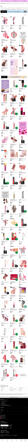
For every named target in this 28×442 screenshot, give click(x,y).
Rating (23, 9)
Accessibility (8, 435)
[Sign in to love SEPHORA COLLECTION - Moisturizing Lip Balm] (17, 233)
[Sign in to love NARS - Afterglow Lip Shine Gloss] (8, 136)
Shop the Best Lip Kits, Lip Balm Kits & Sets (21, 393)
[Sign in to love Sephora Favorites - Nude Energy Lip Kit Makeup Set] (26, 150)
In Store (5, 9)
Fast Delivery (9, 9)
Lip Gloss (6, 393)
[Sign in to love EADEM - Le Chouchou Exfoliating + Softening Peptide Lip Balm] (17, 31)
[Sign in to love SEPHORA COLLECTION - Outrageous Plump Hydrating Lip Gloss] (17, 260)
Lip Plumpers (8, 394)
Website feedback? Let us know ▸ (14, 397)
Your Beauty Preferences (13, 9)
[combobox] (15, 3)
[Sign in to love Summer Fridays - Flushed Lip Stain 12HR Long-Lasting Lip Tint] (17, 328)
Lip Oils (18, 394)
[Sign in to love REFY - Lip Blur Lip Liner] (26, 233)
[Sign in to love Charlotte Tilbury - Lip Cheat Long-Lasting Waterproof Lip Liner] (8, 260)
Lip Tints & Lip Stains (4, 394)
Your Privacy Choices (14, 435)
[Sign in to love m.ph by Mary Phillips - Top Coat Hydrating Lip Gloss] (26, 80)
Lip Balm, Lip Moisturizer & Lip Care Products (12, 393)
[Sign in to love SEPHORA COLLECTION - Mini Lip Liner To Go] (8, 205)
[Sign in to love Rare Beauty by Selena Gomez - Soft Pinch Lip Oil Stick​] (8, 94)
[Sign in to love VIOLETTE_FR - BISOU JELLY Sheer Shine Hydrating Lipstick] (8, 233)
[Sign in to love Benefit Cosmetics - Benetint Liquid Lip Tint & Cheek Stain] (26, 355)
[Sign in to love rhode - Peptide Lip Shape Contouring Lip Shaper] (17, 80)
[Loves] (25, 3)
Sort (2, 9)
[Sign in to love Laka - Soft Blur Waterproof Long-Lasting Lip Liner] (17, 205)
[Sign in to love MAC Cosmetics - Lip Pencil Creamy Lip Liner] (17, 369)
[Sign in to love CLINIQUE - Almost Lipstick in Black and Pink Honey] (26, 191)
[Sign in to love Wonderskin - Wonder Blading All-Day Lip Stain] (8, 314)
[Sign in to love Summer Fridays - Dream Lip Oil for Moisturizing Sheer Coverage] (17, 314)
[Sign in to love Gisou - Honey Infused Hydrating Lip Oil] (17, 218)
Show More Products (22, 375)
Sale (25, 9)
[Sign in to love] (26, 17)
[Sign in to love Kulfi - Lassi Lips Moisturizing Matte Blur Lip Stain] (8, 17)
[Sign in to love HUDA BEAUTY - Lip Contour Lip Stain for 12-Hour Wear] (17, 17)
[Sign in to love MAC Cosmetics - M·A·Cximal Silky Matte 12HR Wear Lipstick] (26, 136)
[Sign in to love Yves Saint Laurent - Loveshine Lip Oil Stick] (8, 369)
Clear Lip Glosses (21, 394)
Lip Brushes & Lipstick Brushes (13, 394)
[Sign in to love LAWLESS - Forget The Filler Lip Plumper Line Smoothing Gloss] (17, 355)
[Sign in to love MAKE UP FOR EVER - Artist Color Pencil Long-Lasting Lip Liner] (8, 300)
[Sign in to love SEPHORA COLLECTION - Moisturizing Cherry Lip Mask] (17, 273)
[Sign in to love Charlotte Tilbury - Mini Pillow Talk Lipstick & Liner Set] (26, 328)
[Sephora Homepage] (3, 3)
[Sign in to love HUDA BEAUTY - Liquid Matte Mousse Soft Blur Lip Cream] (17, 163)
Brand (21, 9)
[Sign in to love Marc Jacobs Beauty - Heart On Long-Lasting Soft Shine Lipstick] (26, 341)
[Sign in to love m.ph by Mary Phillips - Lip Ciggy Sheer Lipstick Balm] (26, 205)
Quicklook (5, 66)
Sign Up (11, 425)
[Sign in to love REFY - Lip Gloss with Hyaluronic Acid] (8, 328)
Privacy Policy (2, 435)
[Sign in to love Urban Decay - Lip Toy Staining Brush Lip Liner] (8, 218)
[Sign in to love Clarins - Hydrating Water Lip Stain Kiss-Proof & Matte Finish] (26, 107)
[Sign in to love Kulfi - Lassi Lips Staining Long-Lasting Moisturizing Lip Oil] (17, 107)
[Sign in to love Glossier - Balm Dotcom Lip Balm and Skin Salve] (8, 150)
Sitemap (10, 435)
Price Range (18, 9)
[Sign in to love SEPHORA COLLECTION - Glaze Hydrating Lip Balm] (8, 287)
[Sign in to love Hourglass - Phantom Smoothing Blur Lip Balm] (8, 273)
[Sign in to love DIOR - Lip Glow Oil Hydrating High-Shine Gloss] (26, 273)
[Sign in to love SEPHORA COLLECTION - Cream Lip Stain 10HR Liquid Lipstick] (17, 177)
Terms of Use (5, 435)
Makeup (1, 5)
